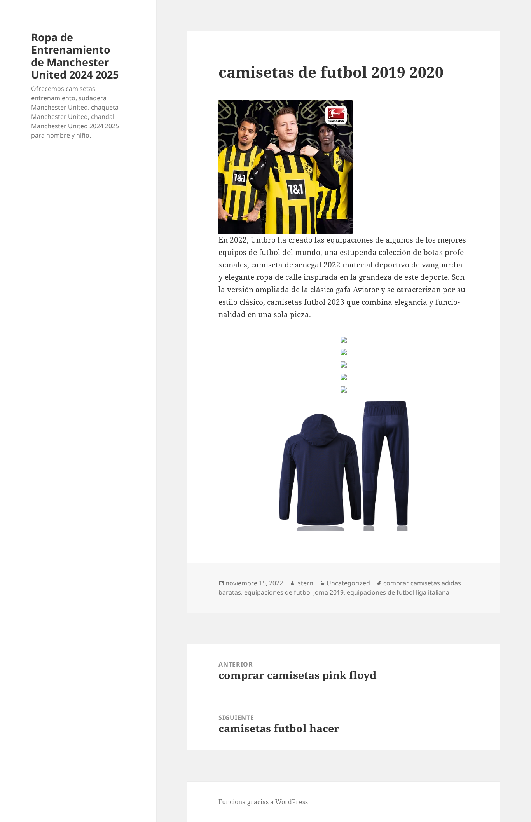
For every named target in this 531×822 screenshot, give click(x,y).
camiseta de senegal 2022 (296, 265)
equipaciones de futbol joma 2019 (294, 592)
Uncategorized (348, 583)
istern (304, 583)
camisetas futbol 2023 (305, 302)
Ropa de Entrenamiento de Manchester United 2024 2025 (75, 56)
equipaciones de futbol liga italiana (398, 592)
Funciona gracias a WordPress (263, 802)
